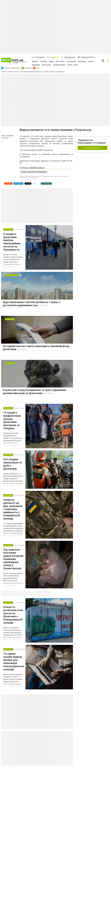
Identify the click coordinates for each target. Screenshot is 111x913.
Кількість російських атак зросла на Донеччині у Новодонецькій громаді (13, 615)
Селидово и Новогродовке (15, 593)
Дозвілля (43, 61)
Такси (48, 593)
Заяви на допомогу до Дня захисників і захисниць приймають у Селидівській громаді (12, 509)
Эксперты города (59, 65)
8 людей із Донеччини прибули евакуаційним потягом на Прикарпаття (11, 242)
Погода (91, 61)
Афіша (51, 61)
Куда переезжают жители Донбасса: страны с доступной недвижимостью (31, 304)
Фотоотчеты (46, 65)
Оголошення (71, 61)
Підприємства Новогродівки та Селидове (92, 141)
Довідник (69, 57)
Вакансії (35, 61)
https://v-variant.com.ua (32, 168)
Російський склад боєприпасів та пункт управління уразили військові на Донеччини (34, 392)
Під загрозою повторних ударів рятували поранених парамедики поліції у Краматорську (13, 559)
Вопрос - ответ (73, 65)
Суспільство (5, 137)
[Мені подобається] (2, 141)
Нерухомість (88, 57)
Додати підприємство (92, 148)
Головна (39, 57)
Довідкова (36, 65)
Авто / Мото (60, 61)
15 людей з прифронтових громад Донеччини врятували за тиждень (12, 420)
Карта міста (82, 61)
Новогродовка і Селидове (33, 172)
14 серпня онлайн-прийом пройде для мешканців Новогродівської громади (13, 661)
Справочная (35, 593)
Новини (54, 57)
